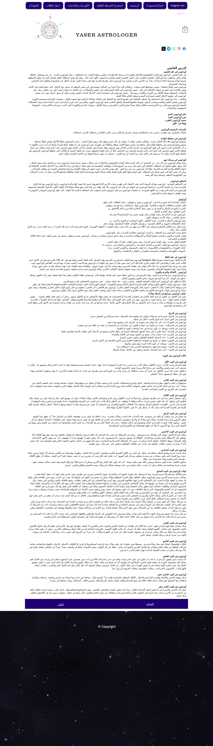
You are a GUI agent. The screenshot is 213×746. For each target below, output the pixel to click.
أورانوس (182, 199)
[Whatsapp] (174, 49)
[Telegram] (169, 49)
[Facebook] (184, 49)
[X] (164, 49)
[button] (185, 29)
